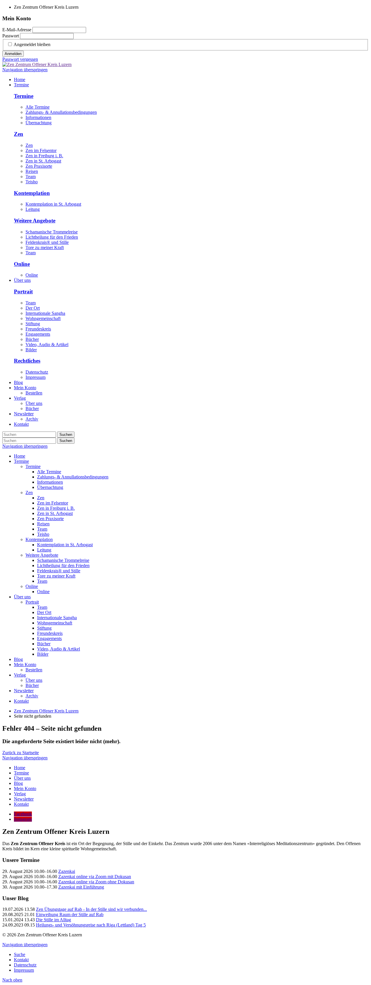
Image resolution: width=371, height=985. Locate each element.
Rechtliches (27, 361)
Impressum (36, 377)
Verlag (20, 674)
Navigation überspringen (25, 69)
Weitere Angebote (34, 221)
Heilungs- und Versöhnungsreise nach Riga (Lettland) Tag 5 (91, 924)
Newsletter (24, 690)
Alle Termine (38, 107)
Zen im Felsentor (41, 150)
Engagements (38, 334)
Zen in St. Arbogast (43, 160)
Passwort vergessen (20, 59)
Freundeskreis (38, 328)
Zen (18, 134)
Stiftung (33, 323)
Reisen (32, 171)
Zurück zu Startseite (20, 752)
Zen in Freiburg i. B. (44, 155)
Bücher (32, 339)
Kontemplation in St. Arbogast (53, 204)
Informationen (38, 117)
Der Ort (33, 308)
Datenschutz (37, 372)
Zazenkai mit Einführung (81, 887)
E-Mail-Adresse (16, 29)
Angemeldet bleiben (32, 44)
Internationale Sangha (45, 313)
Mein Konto (25, 664)
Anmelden (13, 54)
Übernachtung (39, 122)
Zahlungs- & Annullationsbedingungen (61, 112)
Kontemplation (32, 193)
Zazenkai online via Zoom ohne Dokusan (96, 881)
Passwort (10, 35)
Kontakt (21, 701)
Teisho (32, 181)
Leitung (33, 209)
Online (22, 264)
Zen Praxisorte (39, 166)
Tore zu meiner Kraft (45, 247)
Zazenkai (66, 871)
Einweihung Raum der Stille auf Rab (69, 914)
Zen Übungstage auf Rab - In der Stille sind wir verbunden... (91, 909)
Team (31, 176)
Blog (18, 659)
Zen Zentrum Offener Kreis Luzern (46, 710)
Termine (23, 96)
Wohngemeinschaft (43, 318)
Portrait (23, 291)
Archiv (32, 695)
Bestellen (34, 669)
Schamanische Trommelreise (52, 231)
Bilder (31, 349)
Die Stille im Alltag (53, 919)
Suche (19, 954)
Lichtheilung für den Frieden (52, 237)
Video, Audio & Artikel (47, 344)
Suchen (65, 434)
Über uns (22, 596)
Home (19, 456)
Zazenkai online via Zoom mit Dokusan (94, 876)
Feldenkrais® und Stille (47, 242)
